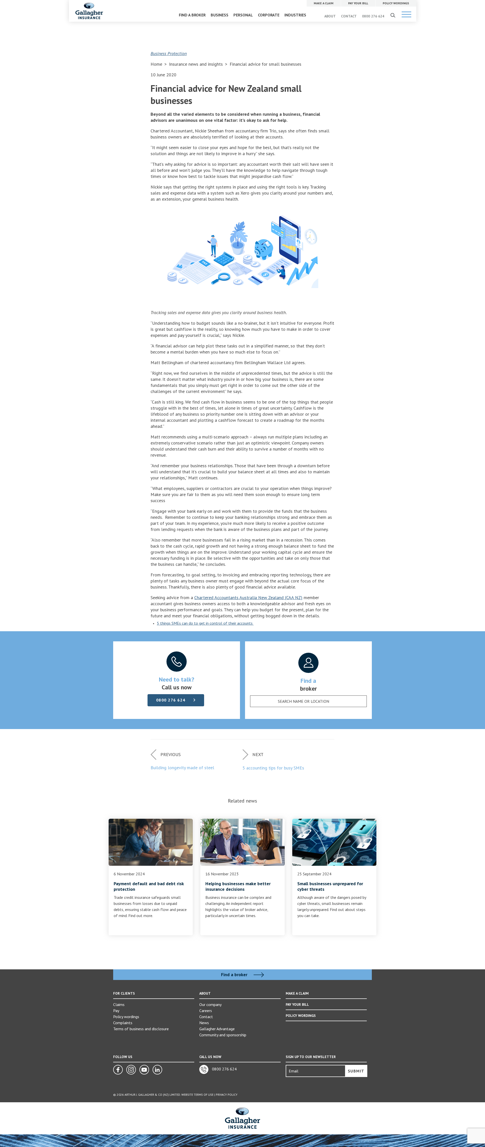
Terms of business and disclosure (141, 1028)
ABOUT (330, 16)
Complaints (122, 1022)
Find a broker (235, 974)
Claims (119, 1004)
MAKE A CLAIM (297, 993)
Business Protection (169, 53)
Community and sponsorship (222, 1034)
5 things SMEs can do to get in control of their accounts (205, 623)
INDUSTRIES (295, 14)
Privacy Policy (226, 1094)
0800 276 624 (373, 16)
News (204, 1022)
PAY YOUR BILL (297, 1004)
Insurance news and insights (196, 64)
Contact (206, 1016)
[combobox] (308, 701)
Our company (210, 1004)
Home (156, 64)
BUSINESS (219, 14)
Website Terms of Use (197, 1094)
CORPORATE (268, 14)
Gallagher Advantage (217, 1028)
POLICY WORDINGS (301, 1015)
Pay (116, 1010)
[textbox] (303, 701)
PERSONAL (243, 14)
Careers (205, 1010)
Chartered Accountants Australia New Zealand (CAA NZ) (248, 597)
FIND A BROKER (192, 14)
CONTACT (349, 16)
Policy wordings (126, 1016)
